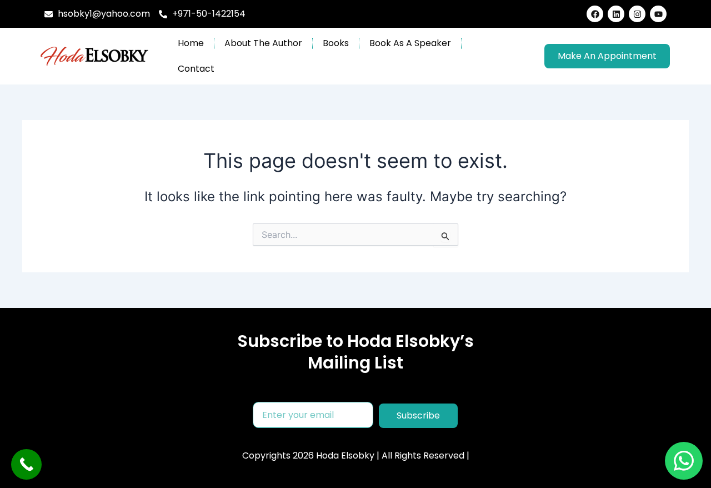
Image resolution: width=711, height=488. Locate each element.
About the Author (263, 43)
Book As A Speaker (410, 43)
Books (336, 43)
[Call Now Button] (26, 464)
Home (191, 43)
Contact (196, 68)
